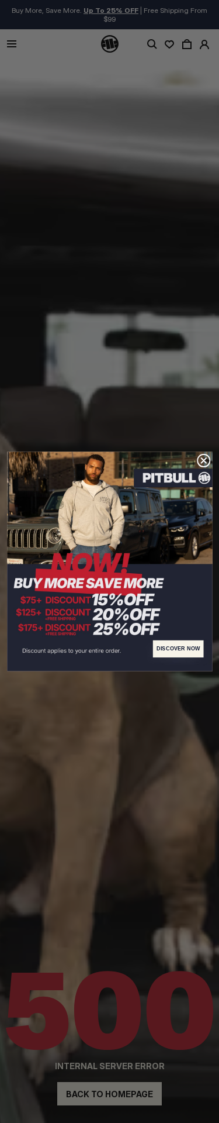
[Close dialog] (203, 460)
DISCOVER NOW (178, 649)
